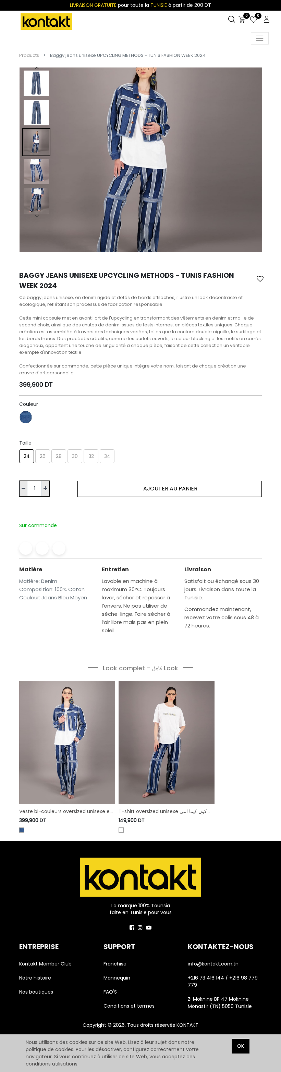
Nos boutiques (36, 991)
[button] (260, 279)
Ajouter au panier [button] (169, 489)
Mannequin (117, 977)
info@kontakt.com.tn (214, 963)
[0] (242, 20)
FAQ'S (110, 991)
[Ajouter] (45, 488)
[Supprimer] (23, 488)
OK (240, 1046)
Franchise (114, 963)
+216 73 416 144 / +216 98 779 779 (223, 981)
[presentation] (36, 68)
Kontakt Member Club (45, 963)
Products (29, 55)
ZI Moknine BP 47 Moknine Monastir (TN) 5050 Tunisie (220, 1003)
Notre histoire (35, 977)
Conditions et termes (129, 1005)
